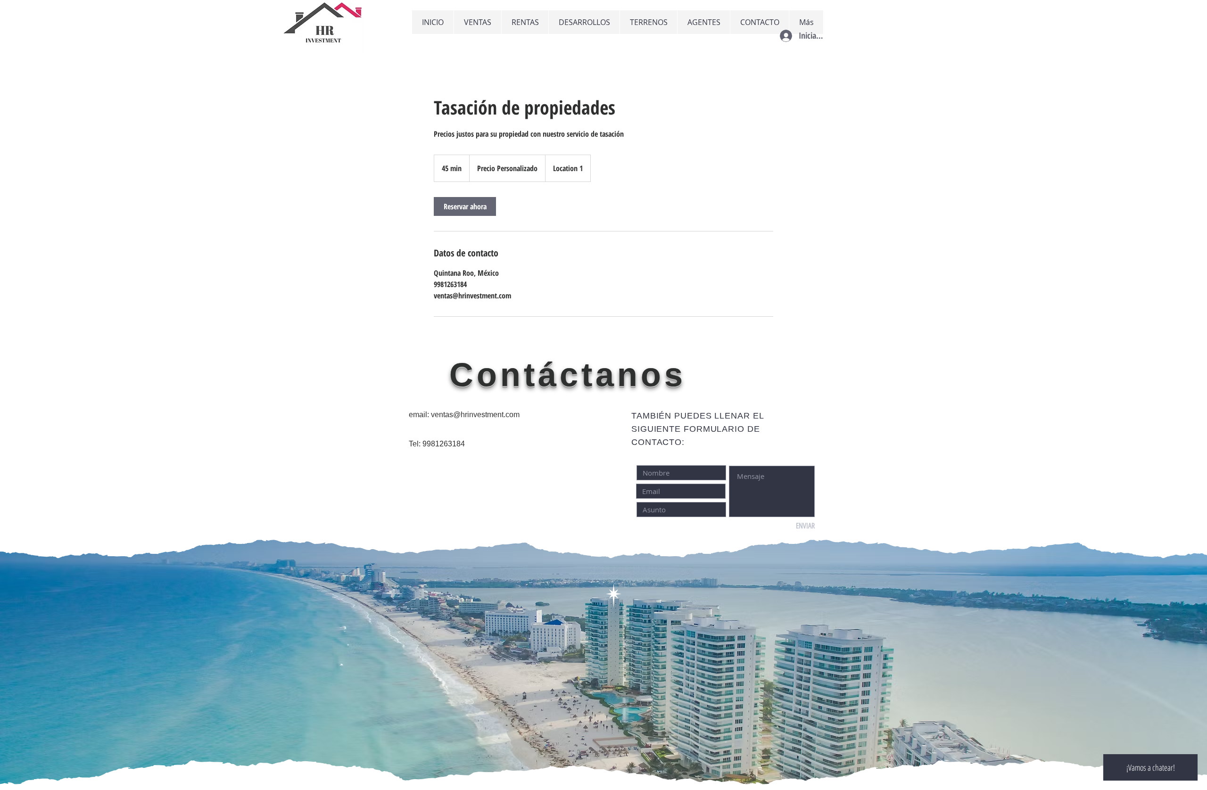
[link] (465, 206)
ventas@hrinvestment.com (475, 415)
